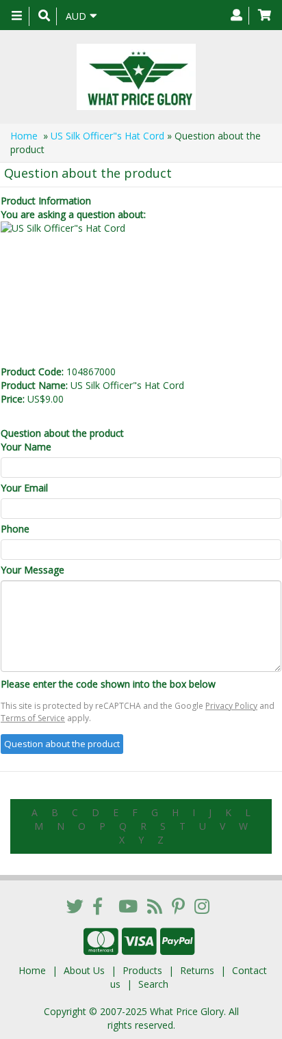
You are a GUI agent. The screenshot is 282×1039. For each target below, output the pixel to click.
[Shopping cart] (264, 16)
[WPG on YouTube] (128, 905)
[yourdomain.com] (136, 77)
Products (142, 970)
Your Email (24, 487)
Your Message (32, 569)
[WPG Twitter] (75, 905)
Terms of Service (33, 718)
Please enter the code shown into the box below (108, 683)
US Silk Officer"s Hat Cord (107, 135)
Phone (15, 528)
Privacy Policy (231, 706)
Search (153, 983)
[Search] (44, 16)
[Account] (236, 16)
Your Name (26, 446)
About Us (84, 970)
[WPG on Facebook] (97, 905)
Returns (197, 970)
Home (24, 135)
